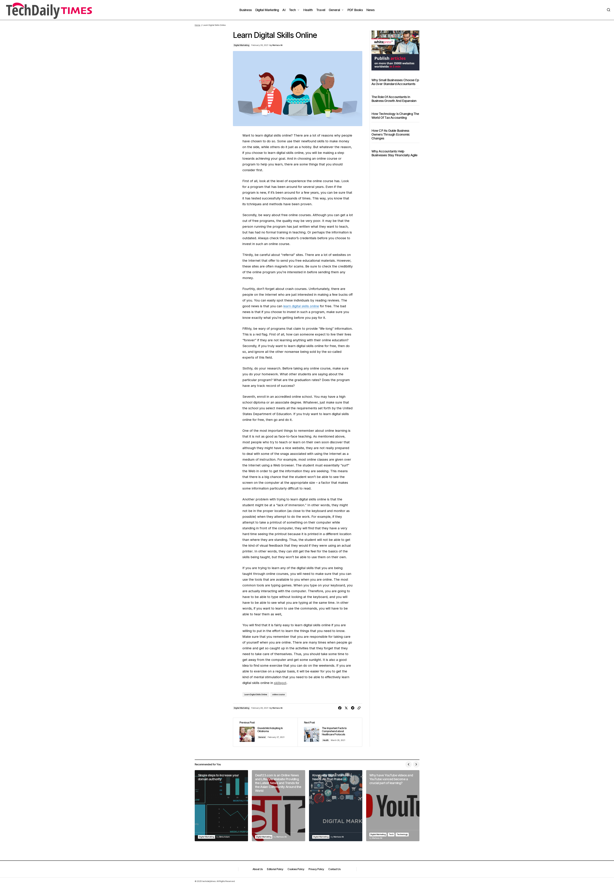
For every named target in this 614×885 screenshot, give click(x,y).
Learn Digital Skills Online (255, 694)
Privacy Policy (316, 869)
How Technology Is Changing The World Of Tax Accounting (395, 116)
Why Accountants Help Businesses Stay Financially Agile (394, 153)
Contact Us (334, 869)
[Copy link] (359, 708)
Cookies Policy (295, 869)
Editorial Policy (275, 869)
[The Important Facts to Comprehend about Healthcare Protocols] (330, 732)
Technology (402, 834)
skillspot (280, 683)
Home (197, 25)
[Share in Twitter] (346, 708)
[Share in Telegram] (352, 708)
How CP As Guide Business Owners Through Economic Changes (390, 134)
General (262, 737)
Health (326, 740)
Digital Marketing (241, 45)
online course (278, 694)
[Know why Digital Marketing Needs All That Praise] (335, 805)
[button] (608, 10)
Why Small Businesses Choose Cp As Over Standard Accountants (395, 82)
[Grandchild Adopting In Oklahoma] (265, 732)
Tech (391, 834)
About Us (258, 869)
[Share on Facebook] (340, 708)
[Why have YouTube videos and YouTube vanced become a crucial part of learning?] (392, 805)
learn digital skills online (301, 306)
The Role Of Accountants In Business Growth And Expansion (394, 99)
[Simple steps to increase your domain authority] (221, 805)
